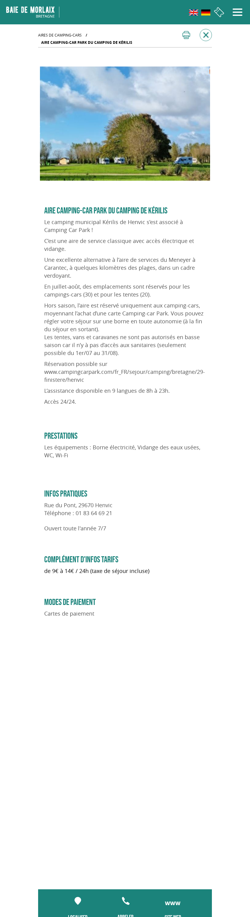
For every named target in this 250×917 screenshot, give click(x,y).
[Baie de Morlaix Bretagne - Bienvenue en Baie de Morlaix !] (32, 12)
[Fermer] (206, 35)
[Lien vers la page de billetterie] (219, 12)
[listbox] (125, 124)
